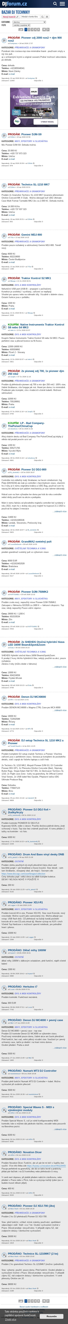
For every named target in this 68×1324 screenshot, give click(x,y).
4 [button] (35, 29)
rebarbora (13, 429)
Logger (12, 905)
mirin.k (12, 330)
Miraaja (12, 281)
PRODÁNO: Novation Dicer (25, 1152)
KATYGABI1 (14, 594)
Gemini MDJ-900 (25, 234)
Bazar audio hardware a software (34, 1307)
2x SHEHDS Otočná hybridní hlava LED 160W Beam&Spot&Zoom (36, 643)
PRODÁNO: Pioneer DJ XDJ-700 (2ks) (31, 1205)
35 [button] (44, 29)
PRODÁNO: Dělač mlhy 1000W (27, 950)
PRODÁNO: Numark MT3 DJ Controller (32, 1070)
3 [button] (32, 29)
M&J (11, 1023)
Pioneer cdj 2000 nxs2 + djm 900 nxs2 (35, 39)
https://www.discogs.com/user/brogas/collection (23, 874)
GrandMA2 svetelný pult (30, 541)
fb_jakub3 (14, 857)
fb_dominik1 (14, 472)
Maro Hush (14, 1209)
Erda (12, 647)
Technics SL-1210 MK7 (28, 184)
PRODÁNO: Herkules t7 (22, 986)
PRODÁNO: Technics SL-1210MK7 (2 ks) (33, 1253)
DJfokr (12, 137)
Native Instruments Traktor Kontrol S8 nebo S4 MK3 (36, 326)
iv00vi (12, 1113)
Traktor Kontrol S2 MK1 (29, 278)
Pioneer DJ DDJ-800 (27, 469)
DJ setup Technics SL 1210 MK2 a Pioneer (35, 742)
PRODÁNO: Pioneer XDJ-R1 (25, 902)
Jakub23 (31, 798)
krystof (12, 953)
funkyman (13, 43)
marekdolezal (15, 1073)
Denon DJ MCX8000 (27, 696)
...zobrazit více (59, 511)
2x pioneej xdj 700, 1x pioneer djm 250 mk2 (36, 373)
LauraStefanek (15, 544)
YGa (12, 237)
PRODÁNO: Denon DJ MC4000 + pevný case (35, 1020)
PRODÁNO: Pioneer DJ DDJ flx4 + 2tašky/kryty (29, 811)
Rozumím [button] (52, 1316)
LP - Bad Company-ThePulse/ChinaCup (26, 425)
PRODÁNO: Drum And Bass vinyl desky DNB (36, 854)
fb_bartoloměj (15, 815)
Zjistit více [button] (10, 1319)
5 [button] (38, 29)
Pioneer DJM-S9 (24, 134)
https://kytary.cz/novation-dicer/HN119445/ (46, 1166)
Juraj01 (13, 377)
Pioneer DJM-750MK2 (28, 591)
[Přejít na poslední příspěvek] (36, 78)
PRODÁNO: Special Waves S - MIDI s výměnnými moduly (31, 1109)
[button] (21, 29)
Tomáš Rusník (15, 746)
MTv (11, 700)
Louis (12, 989)
